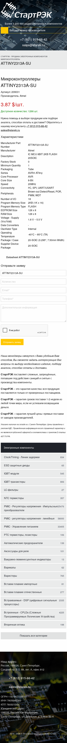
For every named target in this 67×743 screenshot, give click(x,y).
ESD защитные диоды (34, 465)
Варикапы (34, 567)
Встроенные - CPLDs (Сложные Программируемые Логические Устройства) (34, 614)
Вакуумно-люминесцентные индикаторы (34, 559)
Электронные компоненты (19, 447)
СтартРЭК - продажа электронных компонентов (24, 56)
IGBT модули (34, 473)
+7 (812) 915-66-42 (22, 678)
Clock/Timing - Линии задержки (34, 457)
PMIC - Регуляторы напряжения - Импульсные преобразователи (34, 508)
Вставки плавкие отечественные (34, 592)
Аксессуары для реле (34, 551)
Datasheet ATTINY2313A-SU (23, 257)
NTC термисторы (34, 498)
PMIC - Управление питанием (34, 526)
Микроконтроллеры (10, 59)
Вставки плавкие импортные (34, 584)
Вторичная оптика (34, 624)
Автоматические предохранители (34, 543)
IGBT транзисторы (34, 481)
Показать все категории (33, 635)
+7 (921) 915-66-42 (33, 39)
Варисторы (34, 575)
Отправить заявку (12, 342)
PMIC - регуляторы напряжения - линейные (34, 518)
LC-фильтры (34, 490)
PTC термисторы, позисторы (34, 535)
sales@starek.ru (33, 45)
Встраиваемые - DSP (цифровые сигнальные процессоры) (34, 602)
